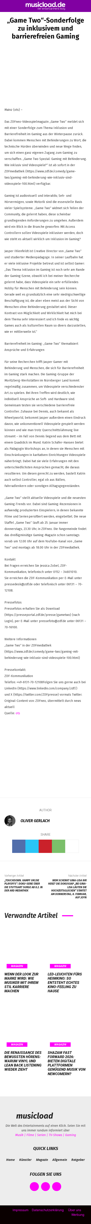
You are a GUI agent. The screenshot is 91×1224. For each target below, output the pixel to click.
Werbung (77, 1214)
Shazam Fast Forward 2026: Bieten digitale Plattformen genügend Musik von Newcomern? (66, 1063)
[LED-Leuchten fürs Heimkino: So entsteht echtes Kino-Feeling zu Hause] (67, 947)
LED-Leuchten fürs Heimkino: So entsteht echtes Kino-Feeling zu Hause (65, 982)
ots (18, 713)
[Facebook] (18, 846)
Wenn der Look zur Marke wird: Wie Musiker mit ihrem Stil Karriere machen (21, 982)
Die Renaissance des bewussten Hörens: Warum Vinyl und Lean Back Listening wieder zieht (23, 1061)
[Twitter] (32, 846)
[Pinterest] (45, 846)
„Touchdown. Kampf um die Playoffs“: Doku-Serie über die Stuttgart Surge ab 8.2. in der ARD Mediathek (23, 885)
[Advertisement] (45, 753)
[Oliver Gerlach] (12, 820)
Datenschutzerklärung (48, 1210)
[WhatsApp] (58, 846)
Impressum (20, 1210)
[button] (7, 6)
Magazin (17, 966)
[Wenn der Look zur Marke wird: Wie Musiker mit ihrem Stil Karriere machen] (23, 947)
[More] (72, 846)
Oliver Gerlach (35, 820)
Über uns (74, 1210)
